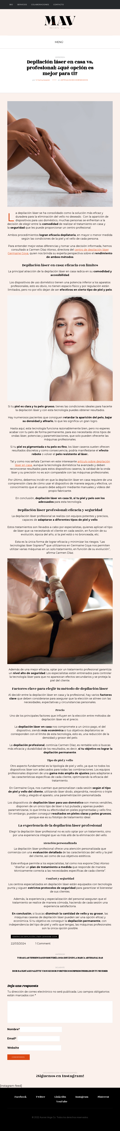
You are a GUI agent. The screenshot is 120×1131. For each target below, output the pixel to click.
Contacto (58, 4)
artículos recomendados (74, 80)
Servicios (22, 4)
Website (13, 1047)
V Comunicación (43, 80)
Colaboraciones (40, 4)
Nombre (13, 1029)
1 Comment (42, 943)
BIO (11, 4)
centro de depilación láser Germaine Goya (34, 936)
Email (11, 1038)
